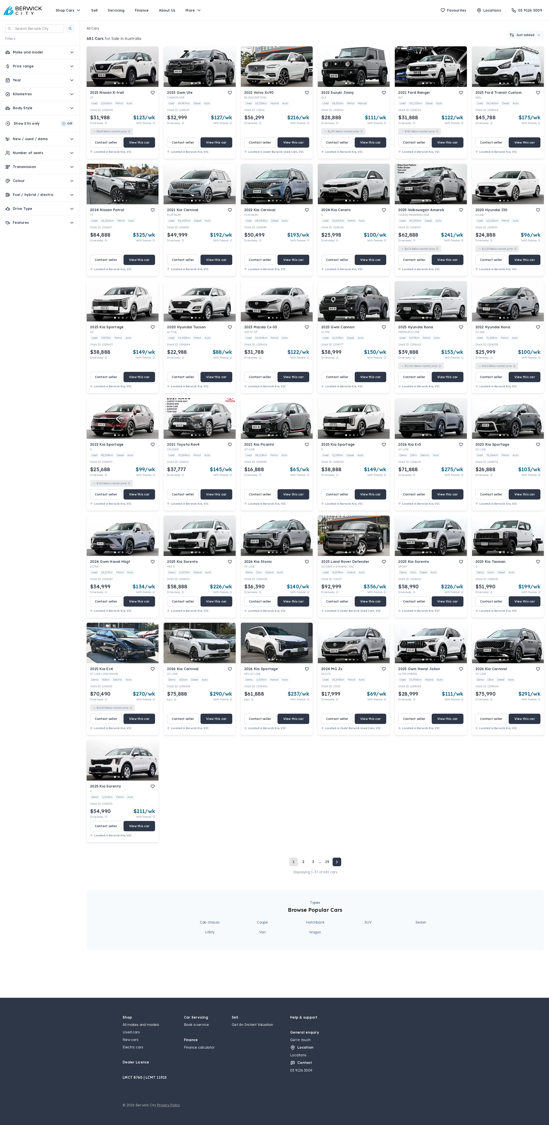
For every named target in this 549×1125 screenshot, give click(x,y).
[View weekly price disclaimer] (153, 123)
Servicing (116, 10)
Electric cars (133, 1047)
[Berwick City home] (22, 10)
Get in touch (300, 1040)
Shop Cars (65, 10)
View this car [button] (139, 142)
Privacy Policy (168, 1105)
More (190, 10)
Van (262, 932)
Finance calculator (199, 1047)
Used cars (131, 1032)
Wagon (315, 932)
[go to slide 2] (119, 83)
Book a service (196, 1024)
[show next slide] (151, 70)
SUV (368, 922)
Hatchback (315, 922)
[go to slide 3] (123, 83)
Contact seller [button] (106, 142)
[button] (70, 28)
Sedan (420, 922)
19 (327, 862)
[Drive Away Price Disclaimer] (106, 123)
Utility (210, 932)
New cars (131, 1039)
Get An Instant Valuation (252, 1024)
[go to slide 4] (126, 83)
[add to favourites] (152, 92)
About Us (167, 10)
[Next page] (337, 862)
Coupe (262, 922)
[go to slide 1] (115, 83)
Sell (94, 10)
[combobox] (34, 28)
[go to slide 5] (130, 83)
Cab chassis (210, 922)
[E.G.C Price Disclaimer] (175, 699)
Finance (142, 10)
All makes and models (141, 1024)
